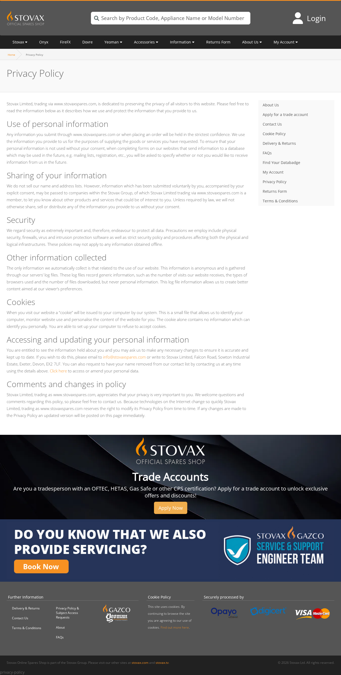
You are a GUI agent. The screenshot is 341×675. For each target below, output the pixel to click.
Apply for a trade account (285, 114)
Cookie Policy (274, 133)
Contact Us (272, 124)
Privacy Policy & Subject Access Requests (67, 613)
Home (11, 55)
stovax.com (140, 662)
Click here (58, 370)
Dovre (87, 42)
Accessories (144, 42)
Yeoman (111, 42)
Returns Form (218, 42)
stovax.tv (162, 662)
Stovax (18, 42)
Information (180, 42)
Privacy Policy (274, 181)
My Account (284, 42)
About (60, 627)
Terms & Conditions (280, 200)
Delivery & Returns (279, 143)
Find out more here (175, 627)
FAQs (267, 152)
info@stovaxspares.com (124, 357)
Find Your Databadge (281, 162)
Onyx (43, 42)
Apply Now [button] (171, 508)
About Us (250, 42)
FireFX (65, 42)
